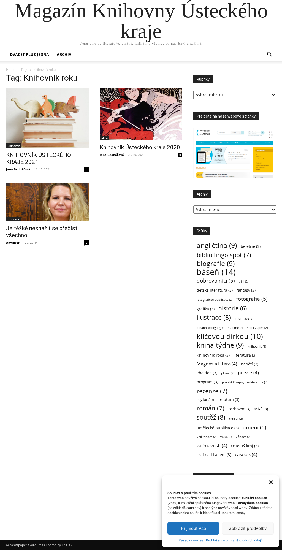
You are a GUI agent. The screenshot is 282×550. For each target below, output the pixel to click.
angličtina (217, 245)
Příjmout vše (193, 528)
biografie (216, 263)
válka (226, 437)
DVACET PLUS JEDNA (29, 54)
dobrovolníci (216, 280)
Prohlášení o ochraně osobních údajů (234, 540)
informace (244, 319)
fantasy (246, 290)
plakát (227, 373)
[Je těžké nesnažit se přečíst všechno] (47, 202)
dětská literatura (215, 290)
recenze (212, 391)
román (210, 408)
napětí (249, 364)
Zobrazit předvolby (248, 528)
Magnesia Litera (217, 364)
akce (104, 138)
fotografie (252, 299)
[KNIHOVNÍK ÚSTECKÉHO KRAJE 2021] (47, 118)
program (207, 381)
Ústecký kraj (245, 445)
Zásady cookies (191, 540)
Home (10, 69)
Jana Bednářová (18, 169)
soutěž (211, 417)
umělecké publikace (218, 427)
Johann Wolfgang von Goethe (220, 328)
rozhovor (13, 219)
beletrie (251, 246)
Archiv (64, 54)
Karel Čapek (257, 328)
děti (243, 281)
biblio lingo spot (224, 255)
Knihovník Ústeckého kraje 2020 (140, 147)
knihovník (257, 346)
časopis (246, 454)
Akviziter (13, 242)
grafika (206, 308)
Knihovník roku (213, 355)
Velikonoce (206, 437)
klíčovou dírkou (230, 336)
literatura (245, 355)
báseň (216, 272)
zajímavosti (212, 445)
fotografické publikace (214, 300)
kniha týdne (220, 345)
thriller (236, 419)
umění (254, 427)
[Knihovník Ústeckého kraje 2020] (141, 114)
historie (232, 308)
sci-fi (261, 408)
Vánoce (243, 437)
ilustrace (214, 317)
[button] (271, 482)
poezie (248, 372)
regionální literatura (218, 399)
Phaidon (207, 372)
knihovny (14, 146)
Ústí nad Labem (214, 454)
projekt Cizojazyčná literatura (244, 382)
